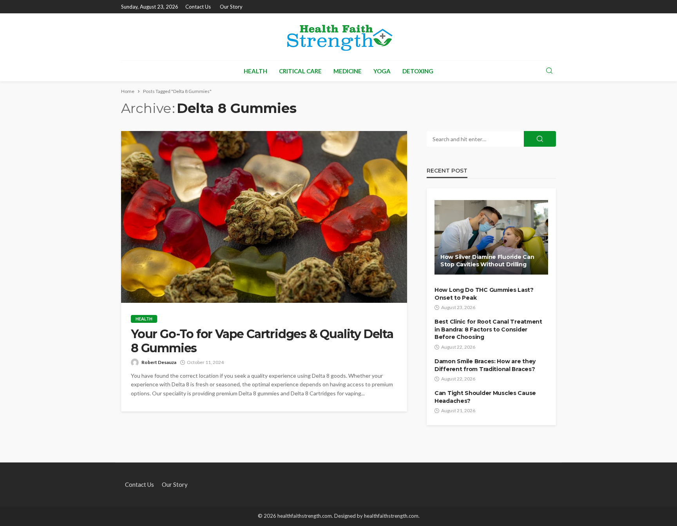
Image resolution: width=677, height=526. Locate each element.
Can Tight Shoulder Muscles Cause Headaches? (485, 396)
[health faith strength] (338, 37)
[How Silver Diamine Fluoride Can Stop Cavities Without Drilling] (491, 237)
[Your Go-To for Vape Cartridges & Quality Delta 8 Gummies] (264, 217)
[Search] (549, 71)
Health (255, 71)
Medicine (347, 71)
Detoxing (417, 71)
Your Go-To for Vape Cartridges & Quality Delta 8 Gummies (262, 341)
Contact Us (198, 7)
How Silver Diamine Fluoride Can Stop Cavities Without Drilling (487, 260)
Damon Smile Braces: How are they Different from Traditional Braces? (485, 365)
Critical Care (300, 71)
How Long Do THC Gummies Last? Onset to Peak (484, 293)
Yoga (382, 71)
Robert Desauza (158, 362)
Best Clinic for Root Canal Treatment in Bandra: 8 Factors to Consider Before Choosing (488, 329)
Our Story (231, 7)
